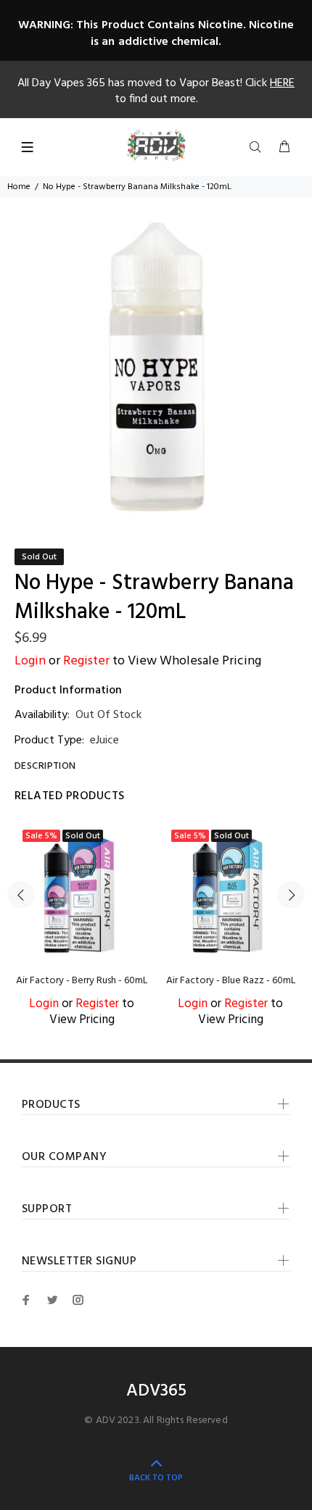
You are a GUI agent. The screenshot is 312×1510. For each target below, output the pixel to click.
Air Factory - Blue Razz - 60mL (230, 980)
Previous (21, 895)
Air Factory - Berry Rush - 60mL (81, 980)
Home (18, 187)
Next (291, 895)
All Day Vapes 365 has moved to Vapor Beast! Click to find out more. (156, 91)
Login (30, 661)
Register (86, 661)
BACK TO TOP (156, 1478)
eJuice (104, 740)
